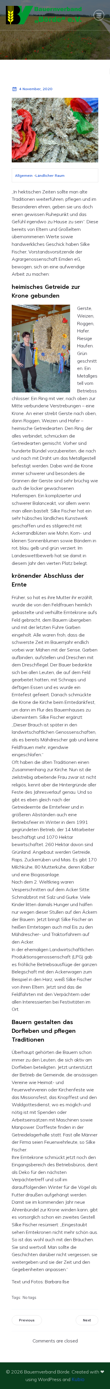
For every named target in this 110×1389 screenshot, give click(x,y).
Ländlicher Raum (50, 175)
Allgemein (24, 175)
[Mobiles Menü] (99, 15)
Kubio (78, 1379)
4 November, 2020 (36, 89)
